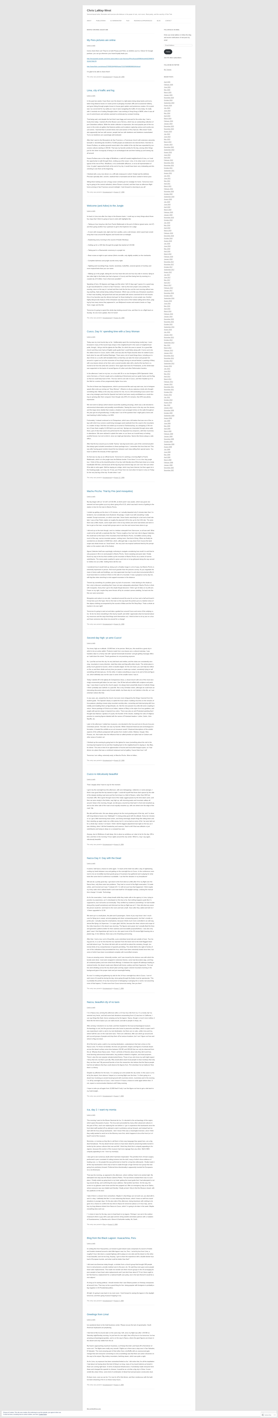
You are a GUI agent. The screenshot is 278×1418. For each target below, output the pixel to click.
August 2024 (168, 105)
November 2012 (169, 358)
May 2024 (167, 113)
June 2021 (167, 178)
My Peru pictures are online (101, 40)
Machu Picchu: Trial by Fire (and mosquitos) (110, 491)
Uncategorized (107, 77)
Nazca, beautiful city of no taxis (103, 1002)
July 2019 (167, 223)
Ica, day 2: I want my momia (101, 1109)
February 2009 (168, 434)
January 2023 (168, 144)
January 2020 (168, 215)
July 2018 (167, 243)
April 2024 (167, 116)
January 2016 (168, 316)
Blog (159, 20)
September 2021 (169, 170)
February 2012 (168, 382)
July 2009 (167, 421)
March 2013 (167, 348)
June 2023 (167, 137)
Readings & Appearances (143, 20)
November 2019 (169, 217)
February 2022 (168, 160)
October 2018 (168, 238)
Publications (101, 20)
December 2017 (169, 262)
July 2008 (167, 449)
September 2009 (169, 415)
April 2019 (167, 228)
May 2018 (167, 249)
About (89, 20)
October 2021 (168, 168)
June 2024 (167, 111)
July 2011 (167, 397)
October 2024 (168, 100)
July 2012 (167, 369)
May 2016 (167, 306)
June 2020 (167, 204)
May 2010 (167, 405)
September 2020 (169, 197)
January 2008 (168, 465)
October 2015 (168, 324)
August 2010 (168, 402)
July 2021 (167, 176)
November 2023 (169, 129)
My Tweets (167, 69)
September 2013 (169, 342)
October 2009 (168, 413)
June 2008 (167, 452)
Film (127, 20)
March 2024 (167, 118)
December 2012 (169, 355)
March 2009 (167, 431)
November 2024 (169, 97)
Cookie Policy (43, 1414)
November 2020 (169, 191)
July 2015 (167, 332)
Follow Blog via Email (172, 29)
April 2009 (167, 428)
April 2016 (167, 309)
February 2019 (168, 233)
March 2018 (167, 254)
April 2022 (167, 157)
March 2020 (167, 210)
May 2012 (167, 374)
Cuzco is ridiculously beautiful (102, 774)
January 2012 (168, 384)
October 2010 (168, 400)
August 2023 (168, 131)
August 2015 (168, 329)
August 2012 (168, 366)
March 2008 (167, 460)
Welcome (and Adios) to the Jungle (105, 205)
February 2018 (168, 256)
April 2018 (167, 251)
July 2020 (167, 202)
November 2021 (169, 165)
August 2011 (168, 395)
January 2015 (168, 335)
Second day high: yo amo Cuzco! (104, 637)
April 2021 (167, 183)
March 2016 (167, 311)
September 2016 (169, 298)
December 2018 (169, 236)
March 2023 (167, 142)
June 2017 (167, 277)
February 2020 (168, 212)
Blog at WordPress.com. (94, 1409)
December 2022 (169, 147)
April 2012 (167, 376)
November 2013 (169, 337)
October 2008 (168, 441)
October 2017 (168, 267)
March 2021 (167, 186)
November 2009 (169, 410)
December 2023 (169, 126)
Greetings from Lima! (98, 1314)
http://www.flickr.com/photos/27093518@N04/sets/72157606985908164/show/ (114, 66)
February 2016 (168, 314)
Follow (168, 52)
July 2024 (167, 108)
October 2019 (168, 220)
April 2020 (167, 207)
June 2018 (167, 246)
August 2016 (168, 301)
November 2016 (169, 293)
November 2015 (169, 322)
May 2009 (167, 426)
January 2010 (168, 408)
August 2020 (168, 199)
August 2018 (168, 241)
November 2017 (169, 264)
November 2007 (169, 470)
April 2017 (167, 283)
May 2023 (167, 139)
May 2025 (167, 90)
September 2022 (169, 150)
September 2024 (169, 103)
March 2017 (167, 285)
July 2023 (167, 134)
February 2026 (168, 84)
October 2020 (168, 194)
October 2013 (168, 340)
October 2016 (168, 296)
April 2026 (167, 82)
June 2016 (167, 303)
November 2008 (169, 439)
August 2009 (168, 418)
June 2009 (167, 423)
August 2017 (168, 272)
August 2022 (168, 152)
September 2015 (169, 327)
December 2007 (169, 468)
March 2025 (167, 92)
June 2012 (167, 371)
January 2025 (168, 95)
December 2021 (169, 163)
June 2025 (167, 87)
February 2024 (168, 121)
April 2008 (167, 457)
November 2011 (169, 389)
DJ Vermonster (116, 20)
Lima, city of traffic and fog (100, 90)
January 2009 (168, 436)
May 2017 (167, 280)
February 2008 (168, 462)
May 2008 (167, 455)
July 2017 (167, 275)
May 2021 (167, 181)
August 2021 (168, 173)
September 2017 (169, 269)
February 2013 (168, 350)
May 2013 (167, 345)
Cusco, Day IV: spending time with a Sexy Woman (113, 331)
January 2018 (168, 259)
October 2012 (168, 361)
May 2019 (167, 225)
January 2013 (168, 353)
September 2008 (169, 444)
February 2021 (168, 189)
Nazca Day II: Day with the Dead (104, 858)
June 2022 (167, 155)
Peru (104, 1224)
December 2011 (169, 387)
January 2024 (168, 124)
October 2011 (168, 392)
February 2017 (168, 288)
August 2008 (168, 447)
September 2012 (169, 363)
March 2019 (167, 230)
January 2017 (168, 290)
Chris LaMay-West (99, 10)
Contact (168, 20)
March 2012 (167, 379)
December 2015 (169, 319)
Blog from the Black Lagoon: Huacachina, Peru (111, 1238)
